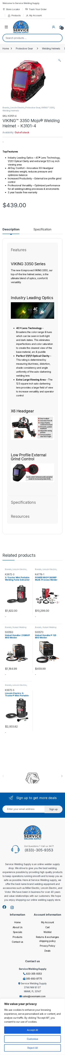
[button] (59, 60)
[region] (32, 1027)
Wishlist (48, 932)
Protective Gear (24, 48)
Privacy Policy (47, 945)
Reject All (33, 1047)
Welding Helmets (51, 48)
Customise (32, 1038)
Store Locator (13, 9)
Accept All (32, 1030)
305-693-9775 (34, 978)
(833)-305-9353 (39, 850)
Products (16, 15)
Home (5, 48)
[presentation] (61, 776)
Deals (47, 950)
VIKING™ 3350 (47, 107)
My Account (35, 15)
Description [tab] (10, 229)
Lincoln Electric (17, 107)
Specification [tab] (42, 229)
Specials (17, 932)
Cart (47, 927)
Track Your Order (38, 9)
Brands (5, 107)
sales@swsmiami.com (33, 996)
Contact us (17, 941)
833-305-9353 (34, 973)
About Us (17, 927)
